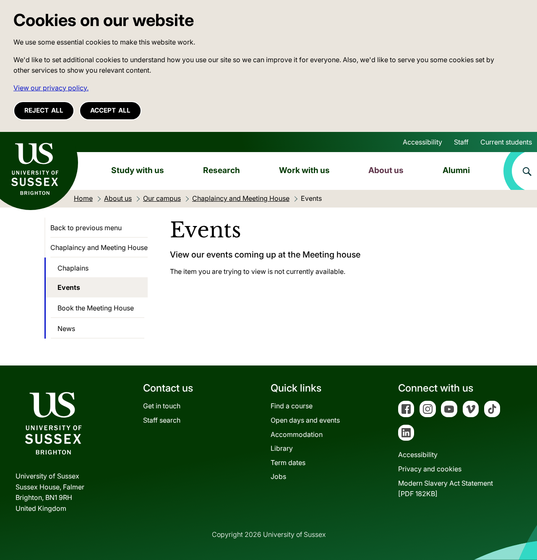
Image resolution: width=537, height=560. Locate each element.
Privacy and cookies (429, 469)
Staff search (161, 420)
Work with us (304, 170)
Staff (461, 142)
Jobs (278, 476)
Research (221, 170)
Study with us (137, 170)
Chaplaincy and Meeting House (99, 247)
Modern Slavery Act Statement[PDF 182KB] (445, 488)
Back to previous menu (86, 227)
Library (282, 448)
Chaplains (73, 268)
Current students (506, 142)
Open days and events (305, 420)
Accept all (110, 110)
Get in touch (161, 406)
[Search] (520, 171)
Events (68, 287)
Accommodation (297, 434)
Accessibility (422, 142)
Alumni (456, 170)
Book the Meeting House (95, 308)
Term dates (288, 462)
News (66, 328)
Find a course (292, 406)
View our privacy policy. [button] (51, 88)
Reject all (43, 110)
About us (386, 170)
